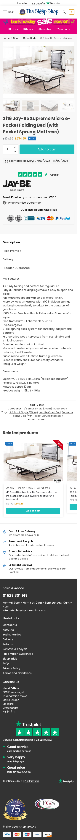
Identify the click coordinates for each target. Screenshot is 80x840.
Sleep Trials (10, 658)
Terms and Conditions (17, 673)
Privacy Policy (11, 668)
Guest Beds (29, 38)
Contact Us (10, 625)
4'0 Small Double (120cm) (20, 488)
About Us (8, 630)
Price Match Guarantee (18, 654)
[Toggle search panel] (64, 12)
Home (6, 38)
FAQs (6, 663)
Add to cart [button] (33, 510)
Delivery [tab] (8, 259)
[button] (71, 12)
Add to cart (47, 149)
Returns (8, 644)
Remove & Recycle (15, 649)
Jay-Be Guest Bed (50, 412)
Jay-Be (42, 419)
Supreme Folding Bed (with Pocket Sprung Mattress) (42, 414)
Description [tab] (11, 242)
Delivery (8, 639)
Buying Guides (12, 634)
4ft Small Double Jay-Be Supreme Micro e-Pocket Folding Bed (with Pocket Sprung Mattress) (32, 495)
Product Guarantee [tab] (16, 268)
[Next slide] (69, 70)
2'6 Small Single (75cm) (38, 408)
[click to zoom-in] (38, 70)
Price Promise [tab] (12, 251)
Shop (16, 38)
